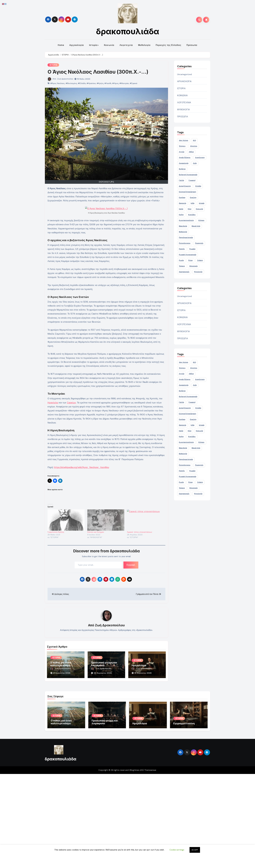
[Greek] (5, 3)
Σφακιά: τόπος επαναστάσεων (139, 532)
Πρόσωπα (191, 45)
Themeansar (150, 770)
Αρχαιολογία (76, 45)
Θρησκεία (182, 203)
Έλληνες (182, 146)
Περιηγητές (199, 243)
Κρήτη (181, 215)
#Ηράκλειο (91, 83)
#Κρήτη (100, 83)
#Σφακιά (133, 83)
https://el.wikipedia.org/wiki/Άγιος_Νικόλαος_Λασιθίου (81, 467)
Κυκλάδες (192, 215)
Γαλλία (181, 180)
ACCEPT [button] (195, 850)
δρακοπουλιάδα (127, 31)
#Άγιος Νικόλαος (57, 83)
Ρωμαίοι (192, 249)
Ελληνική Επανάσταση (187, 192)
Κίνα (189, 209)
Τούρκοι (182, 266)
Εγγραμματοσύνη (184, 723)
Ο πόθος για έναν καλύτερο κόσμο (60, 664)
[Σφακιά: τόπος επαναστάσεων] (145, 520)
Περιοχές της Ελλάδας (168, 45)
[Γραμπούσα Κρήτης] (66, 520)
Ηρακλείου (53, 402)
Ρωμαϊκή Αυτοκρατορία (187, 255)
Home (61, 45)
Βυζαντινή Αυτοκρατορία (188, 175)
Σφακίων (71, 402)
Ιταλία (181, 209)
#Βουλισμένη (71, 83)
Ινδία (192, 203)
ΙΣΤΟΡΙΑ (53, 65)
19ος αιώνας (183, 140)
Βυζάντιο (182, 169)
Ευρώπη (193, 198)
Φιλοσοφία (193, 266)
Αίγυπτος (193, 146)
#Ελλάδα (82, 83)
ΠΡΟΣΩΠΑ (182, 116)
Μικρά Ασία (196, 226)
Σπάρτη (200, 260)
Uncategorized (184, 74)
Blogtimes (134, 770)
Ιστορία (93, 45)
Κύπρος (201, 220)
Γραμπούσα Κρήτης (56, 532)
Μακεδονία (183, 226)
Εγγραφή (131, 564)
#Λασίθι (107, 83)
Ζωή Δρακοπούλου (65, 79)
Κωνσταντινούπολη (186, 220)
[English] (3, 3)
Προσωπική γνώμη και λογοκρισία (104, 664)
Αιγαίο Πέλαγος (184, 158)
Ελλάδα (198, 186)
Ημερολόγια (139, 665)
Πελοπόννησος (184, 243)
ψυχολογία (198, 272)
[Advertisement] (80, 814)
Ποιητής (182, 249)
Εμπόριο (182, 198)
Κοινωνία (109, 45)
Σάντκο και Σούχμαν (95, 532)
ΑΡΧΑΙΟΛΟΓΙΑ (184, 81)
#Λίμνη (115, 83)
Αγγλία (181, 152)
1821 (194, 140)
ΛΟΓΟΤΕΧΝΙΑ (184, 102)
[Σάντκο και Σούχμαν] (105, 520)
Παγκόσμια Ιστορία (186, 238)
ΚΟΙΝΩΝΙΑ (182, 95)
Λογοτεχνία (126, 45)
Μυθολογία (144, 45)
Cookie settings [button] (176, 849)
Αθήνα (191, 152)
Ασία (195, 163)
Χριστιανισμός (184, 272)
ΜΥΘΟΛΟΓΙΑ (183, 109)
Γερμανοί (192, 180)
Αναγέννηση (200, 158)
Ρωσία (181, 260)
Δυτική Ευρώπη (185, 186)
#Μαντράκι (124, 83)
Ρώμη (190, 260)
